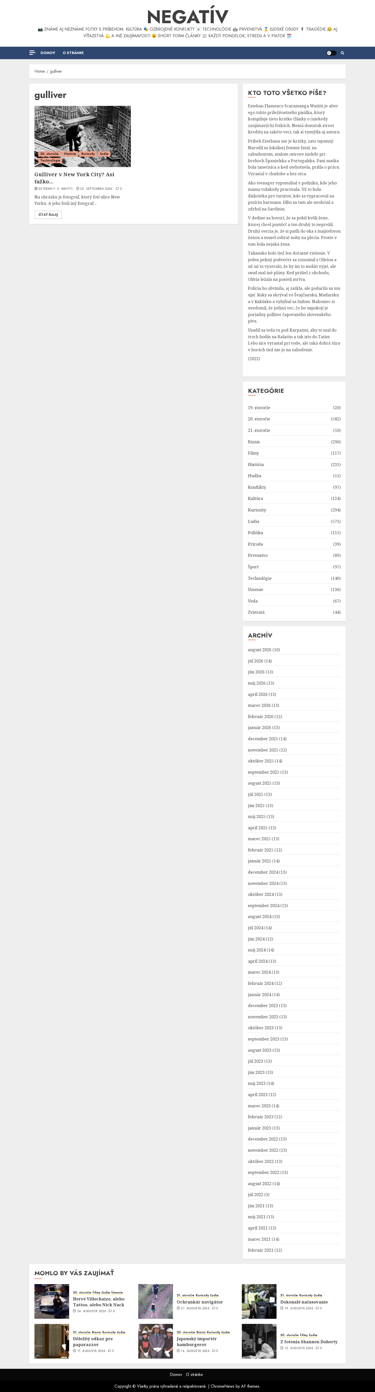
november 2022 (263, 1150)
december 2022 (263, 1139)
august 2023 (259, 1050)
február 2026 (260, 716)
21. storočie (259, 430)
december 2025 (263, 739)
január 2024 (259, 994)
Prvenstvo (258, 555)
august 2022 (259, 1183)
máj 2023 (257, 1083)
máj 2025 (257, 816)
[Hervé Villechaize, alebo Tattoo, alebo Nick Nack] (51, 1301)
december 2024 (263, 872)
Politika (255, 532)
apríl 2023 (258, 1094)
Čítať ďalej (48, 214)
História (70, 154)
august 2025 (259, 783)
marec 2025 (259, 839)
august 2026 (259, 650)
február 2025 (260, 850)
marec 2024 (259, 972)
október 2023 (261, 1028)
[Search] (342, 53)
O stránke (73, 52)
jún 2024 (256, 939)
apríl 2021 (258, 1228)
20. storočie (49, 154)
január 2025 (259, 861)
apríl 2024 (258, 961)
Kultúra (255, 498)
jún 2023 (256, 1072)
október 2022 (261, 1161)
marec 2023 (259, 1106)
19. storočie (259, 407)
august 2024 (259, 916)
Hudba (254, 476)
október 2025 (261, 761)
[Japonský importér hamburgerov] (155, 1341)
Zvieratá (256, 612)
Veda (253, 601)
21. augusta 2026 (195, 1309)
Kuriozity (88, 154)
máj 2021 (257, 1217)
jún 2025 (256, 805)
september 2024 (263, 905)
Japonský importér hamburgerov (197, 1341)
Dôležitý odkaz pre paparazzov (93, 1341)
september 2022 (263, 1172)
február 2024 (260, 983)
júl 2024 (255, 928)
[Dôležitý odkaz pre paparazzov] (51, 1341)
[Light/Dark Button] (332, 53)
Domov (48, 52)
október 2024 (261, 894)
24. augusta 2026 (91, 1311)
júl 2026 (255, 661)
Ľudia (104, 154)
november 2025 (263, 750)
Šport (253, 567)
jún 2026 (256, 672)
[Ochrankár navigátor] (155, 1301)
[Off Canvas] (32, 53)
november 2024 (263, 883)
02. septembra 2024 (96, 189)
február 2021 (260, 1250)
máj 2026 (257, 683)
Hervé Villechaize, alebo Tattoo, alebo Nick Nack (98, 1301)
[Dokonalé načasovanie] (259, 1301)
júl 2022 (255, 1194)
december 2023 (263, 1005)
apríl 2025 (258, 828)
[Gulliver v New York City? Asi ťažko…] (82, 136)
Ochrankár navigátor (200, 1302)
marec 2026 (259, 705)
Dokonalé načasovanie (304, 1302)
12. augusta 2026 (299, 1348)
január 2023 (259, 1128)
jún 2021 (256, 1206)
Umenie (255, 589)
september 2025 (263, 772)
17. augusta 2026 (91, 1351)
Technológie (50, 160)
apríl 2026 (258, 694)
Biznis (254, 442)
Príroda (255, 544)
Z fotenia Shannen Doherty (309, 1342)
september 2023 (263, 1039)
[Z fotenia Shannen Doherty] (259, 1341)
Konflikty (257, 487)
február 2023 (260, 1117)
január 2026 (259, 727)
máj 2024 (257, 950)
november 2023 (263, 1017)
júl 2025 (255, 794)
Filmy (253, 453)
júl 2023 (255, 1061)
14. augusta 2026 (195, 1351)
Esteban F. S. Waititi (56, 189)
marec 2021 (259, 1239)
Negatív (188, 17)
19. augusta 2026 (299, 1309)
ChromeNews (222, 1386)
